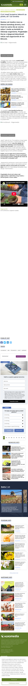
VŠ (16, 437)
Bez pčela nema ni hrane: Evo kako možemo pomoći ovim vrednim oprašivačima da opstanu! (20, 555)
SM (11, 437)
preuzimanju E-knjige (21, 395)
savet (19, 350)
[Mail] (11, 342)
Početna (2, 9)
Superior (24, 350)
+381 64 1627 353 (8, 649)
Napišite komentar (21, 356)
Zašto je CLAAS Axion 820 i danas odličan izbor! (20, 615)
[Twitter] (5, 342)
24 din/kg (6, 420)
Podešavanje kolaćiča (14, 683)
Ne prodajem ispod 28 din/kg (11, 426)
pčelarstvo (14, 350)
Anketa (7, 407)
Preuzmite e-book (14, 401)
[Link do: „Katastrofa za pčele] (7, 528)
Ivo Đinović (3, 350)
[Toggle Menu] (25, 4)
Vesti (25, 504)
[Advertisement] (14, 274)
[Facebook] (2, 342)
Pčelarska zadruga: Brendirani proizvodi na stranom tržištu (17, 97)
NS (6, 437)
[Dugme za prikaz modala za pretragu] (26, 1)
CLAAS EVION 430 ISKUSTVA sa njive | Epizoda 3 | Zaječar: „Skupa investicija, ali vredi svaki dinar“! (19, 584)
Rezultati (19, 430)
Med (9, 350)
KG (21, 437)
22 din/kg (6, 417)
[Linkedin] (8, 342)
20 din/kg (6, 414)
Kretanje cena (18, 598)
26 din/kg (6, 423)
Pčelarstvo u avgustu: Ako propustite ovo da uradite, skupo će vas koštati (17, 104)
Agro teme (7, 9)
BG (4, 437)
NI (9, 437)
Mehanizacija (18, 618)
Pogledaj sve (14, 573)
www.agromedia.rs (5, 652)
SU (14, 437)
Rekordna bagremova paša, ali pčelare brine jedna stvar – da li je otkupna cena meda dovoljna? (20, 545)
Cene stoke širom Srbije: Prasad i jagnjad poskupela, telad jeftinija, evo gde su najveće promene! (20, 605)
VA (19, 437)
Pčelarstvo (13, 9)
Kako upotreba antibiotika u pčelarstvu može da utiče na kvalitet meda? (18, 90)
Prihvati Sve (14, 679)
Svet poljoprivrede (17, 1)
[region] (14, 671)
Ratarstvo (4, 504)
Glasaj (9, 430)
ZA (24, 437)
